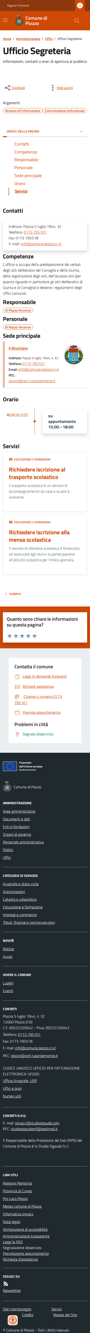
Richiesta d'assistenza (20, 1259)
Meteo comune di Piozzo (22, 1206)
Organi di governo (17, 834)
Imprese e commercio (20, 915)
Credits (27, 1315)
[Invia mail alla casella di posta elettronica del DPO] (37, 1123)
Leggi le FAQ (13, 1242)
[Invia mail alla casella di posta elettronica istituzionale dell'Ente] (35, 1048)
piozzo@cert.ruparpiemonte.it (32, 381)
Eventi (8, 991)
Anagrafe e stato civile (21, 884)
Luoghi (8, 983)
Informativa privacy (18, 1214)
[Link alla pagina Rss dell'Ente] (6, 1284)
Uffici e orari (12, 1088)
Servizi (56, 1309)
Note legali (11, 1222)
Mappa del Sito (65, 1315)
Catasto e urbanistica (19, 899)
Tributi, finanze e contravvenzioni (29, 922)
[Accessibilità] (13, 1320)
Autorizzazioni (14, 891)
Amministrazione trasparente (26, 1236)
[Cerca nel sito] (75, 20)
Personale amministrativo (23, 842)
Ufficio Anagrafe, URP (20, 1081)
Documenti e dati (16, 819)
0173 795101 (35, 232)
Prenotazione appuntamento (26, 1253)
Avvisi (7, 956)
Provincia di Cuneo (17, 1191)
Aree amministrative (19, 811)
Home (7, 38)
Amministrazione (28, 38)
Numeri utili (12, 1096)
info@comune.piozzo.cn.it (41, 244)
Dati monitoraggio (17, 1309)
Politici (8, 850)
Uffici (49, 38)
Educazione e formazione (22, 907)
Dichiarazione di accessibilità (25, 1229)
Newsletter (12, 1290)
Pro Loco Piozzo (15, 1198)
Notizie (8, 949)
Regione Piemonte (18, 5)
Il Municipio (18, 348)
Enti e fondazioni (16, 826)
